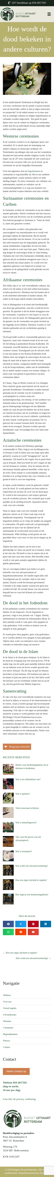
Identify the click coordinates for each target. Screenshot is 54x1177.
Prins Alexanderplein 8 (15, 1136)
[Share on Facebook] (8, 924)
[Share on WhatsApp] (8, 932)
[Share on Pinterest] (33, 924)
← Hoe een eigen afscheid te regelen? (20, 953)
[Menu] (49, 14)
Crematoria (8, 1027)
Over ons (7, 1001)
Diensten (7, 1021)
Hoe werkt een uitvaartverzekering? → (33, 958)
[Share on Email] (33, 932)
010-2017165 (39, 2)
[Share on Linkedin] (45, 924)
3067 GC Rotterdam (13, 1140)
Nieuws (6, 1040)
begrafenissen (34, 171)
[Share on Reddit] (20, 932)
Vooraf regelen (9, 1008)
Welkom (7, 995)
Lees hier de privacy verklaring (19, 1098)
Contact (6, 1047)
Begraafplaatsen (10, 1034)
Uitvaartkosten (9, 1014)
